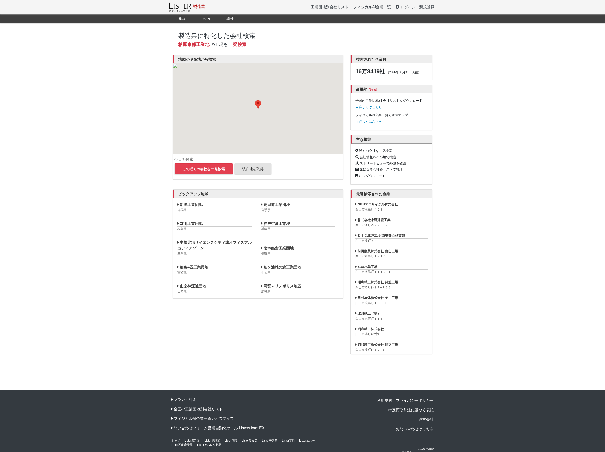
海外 (230, 19)
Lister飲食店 (249, 440)
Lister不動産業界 (182, 445)
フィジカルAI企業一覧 (372, 7)
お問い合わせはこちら (415, 429)
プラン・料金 (185, 400)
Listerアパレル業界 (209, 445)
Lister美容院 (269, 440)
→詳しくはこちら (368, 107)
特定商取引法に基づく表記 (411, 410)
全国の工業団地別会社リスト (198, 409)
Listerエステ (307, 440)
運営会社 (426, 419)
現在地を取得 (253, 169)
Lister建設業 (212, 440)
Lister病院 (231, 440)
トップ (175, 440)
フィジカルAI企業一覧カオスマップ (204, 419)
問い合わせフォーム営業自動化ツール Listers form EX (219, 428)
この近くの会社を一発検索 (203, 169)
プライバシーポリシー (415, 401)
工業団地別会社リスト (330, 7)
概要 (182, 19)
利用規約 (384, 401)
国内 (206, 19)
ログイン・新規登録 (416, 7)
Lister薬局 (288, 440)
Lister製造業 (192, 440)
